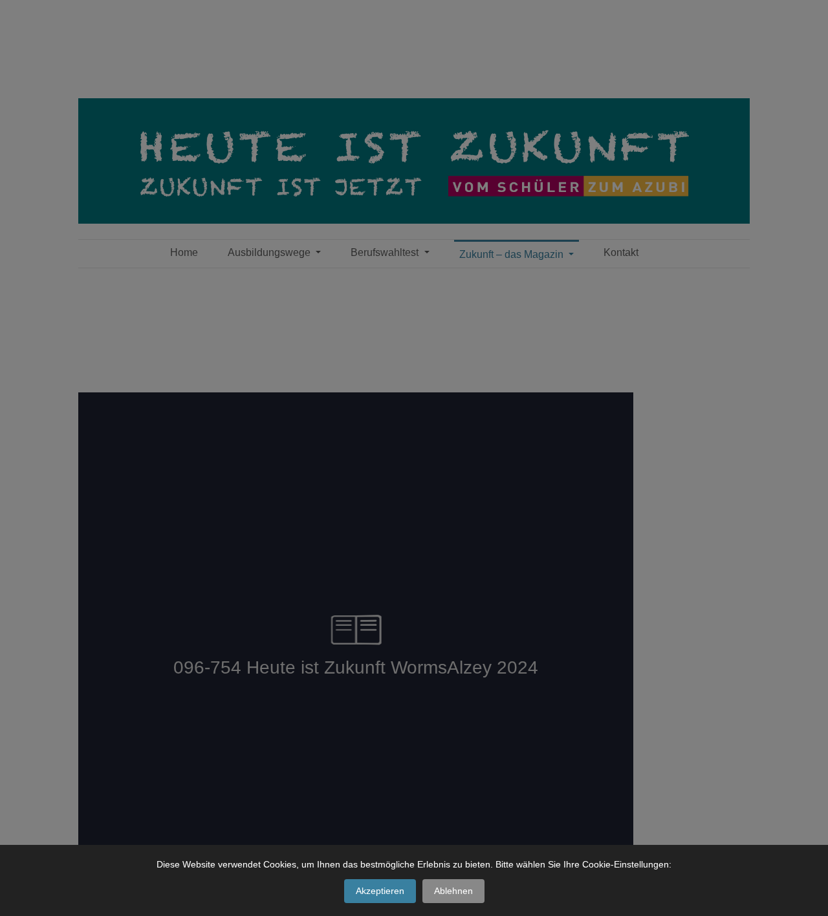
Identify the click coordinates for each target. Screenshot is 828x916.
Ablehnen (453, 891)
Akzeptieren (380, 891)
